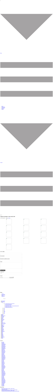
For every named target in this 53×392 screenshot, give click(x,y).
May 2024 (3, 342)
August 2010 (3, 375)
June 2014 (3, 353)
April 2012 (3, 364)
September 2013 (3, 358)
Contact (2, 109)
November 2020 (3, 344)
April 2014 (3, 354)
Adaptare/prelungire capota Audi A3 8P (9, 303)
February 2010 (3, 379)
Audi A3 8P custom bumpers (8, 304)
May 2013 (3, 361)
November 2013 (3, 357)
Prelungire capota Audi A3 (8, 306)
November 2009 (3, 381)
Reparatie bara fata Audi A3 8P (8, 307)
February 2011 (3, 371)
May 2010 (3, 377)
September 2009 (3, 382)
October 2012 (3, 363)
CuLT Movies (3, 294)
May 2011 (3, 370)
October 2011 (3, 367)
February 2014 (3, 355)
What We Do (3, 296)
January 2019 (3, 345)
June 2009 (3, 384)
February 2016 (3, 347)
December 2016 (3, 346)
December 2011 (3, 366)
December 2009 (3, 380)
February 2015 (3, 350)
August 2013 (3, 359)
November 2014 (3, 351)
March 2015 (3, 349)
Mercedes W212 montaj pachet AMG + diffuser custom (8, 388)
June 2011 (3, 369)
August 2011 (3, 368)
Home (2, 106)
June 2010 (3, 376)
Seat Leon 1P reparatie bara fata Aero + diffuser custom (8, 390)
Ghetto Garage (3, 107)
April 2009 (3, 385)
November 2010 (3, 373)
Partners (3, 108)
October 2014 (3, 352)
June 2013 (3, 360)
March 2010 (3, 378)
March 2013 (3, 362)
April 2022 (3, 343)
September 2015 (3, 348)
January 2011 (3, 372)
